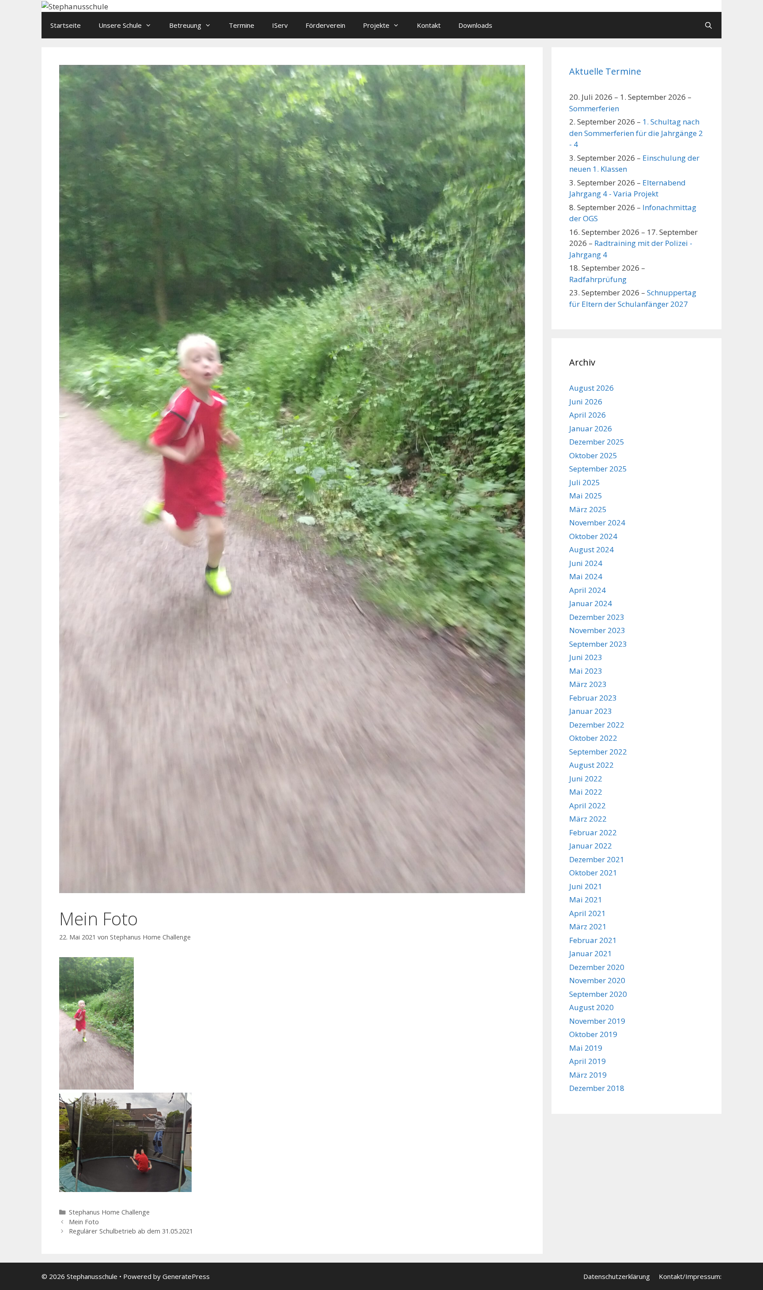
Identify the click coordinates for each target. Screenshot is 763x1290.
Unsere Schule (120, 25)
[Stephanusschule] (75, 5)
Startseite (65, 25)
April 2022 (587, 805)
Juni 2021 (585, 886)
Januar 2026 (590, 428)
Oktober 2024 (593, 536)
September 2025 (598, 469)
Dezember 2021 (596, 859)
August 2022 (591, 765)
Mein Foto (84, 1222)
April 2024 (587, 590)
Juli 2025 (584, 482)
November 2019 (597, 1021)
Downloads (475, 25)
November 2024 (597, 522)
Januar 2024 (590, 603)
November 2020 (597, 980)
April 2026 (587, 415)
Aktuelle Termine (605, 71)
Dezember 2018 (596, 1088)
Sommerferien (594, 108)
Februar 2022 (593, 832)
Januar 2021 (590, 953)
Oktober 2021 (593, 873)
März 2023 (588, 684)
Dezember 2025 (596, 442)
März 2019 (588, 1075)
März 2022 (588, 819)
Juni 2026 (585, 401)
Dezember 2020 (596, 967)
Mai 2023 (585, 671)
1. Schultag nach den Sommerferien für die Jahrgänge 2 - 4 (636, 133)
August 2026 (591, 388)
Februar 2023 (593, 698)
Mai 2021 (585, 899)
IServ (280, 25)
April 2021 (587, 913)
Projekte (376, 25)
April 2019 (587, 1061)
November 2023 (597, 630)
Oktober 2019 (593, 1034)
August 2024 (591, 549)
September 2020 (598, 994)
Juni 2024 (585, 563)
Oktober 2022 (593, 738)
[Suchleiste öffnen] (708, 25)
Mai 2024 (585, 576)
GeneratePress (186, 1276)
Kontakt (429, 25)
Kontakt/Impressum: (690, 1276)
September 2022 (598, 752)
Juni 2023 (585, 657)
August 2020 (591, 1007)
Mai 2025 (585, 495)
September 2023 (598, 644)
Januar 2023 (590, 711)
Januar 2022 (590, 846)
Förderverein (325, 25)
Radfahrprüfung (598, 279)
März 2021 (588, 926)
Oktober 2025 (593, 455)
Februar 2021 (593, 940)
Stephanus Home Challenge (109, 1212)
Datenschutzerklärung (616, 1276)
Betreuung (185, 25)
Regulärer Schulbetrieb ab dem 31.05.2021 (131, 1231)
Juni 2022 (585, 778)
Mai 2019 (585, 1048)
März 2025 (588, 509)
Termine (241, 25)
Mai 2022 (585, 792)
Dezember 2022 (596, 725)
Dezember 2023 (596, 617)
